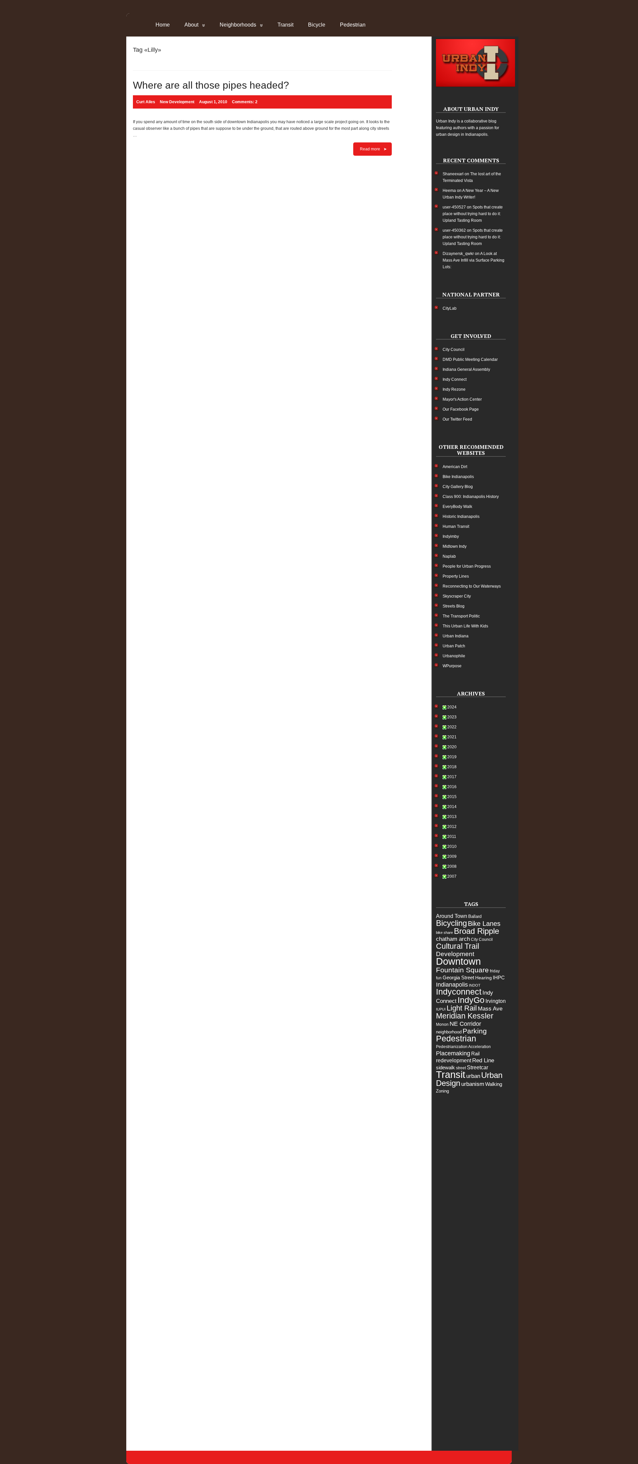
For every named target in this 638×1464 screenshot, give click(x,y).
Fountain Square (462, 970)
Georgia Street (458, 977)
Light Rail (462, 1008)
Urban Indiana (456, 636)
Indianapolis (452, 984)
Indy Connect (455, 379)
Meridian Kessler (464, 1016)
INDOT (474, 985)
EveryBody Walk (457, 506)
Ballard (474, 916)
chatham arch (453, 939)
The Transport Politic (461, 616)
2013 (452, 816)
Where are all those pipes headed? (211, 85)
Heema (449, 190)
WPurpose (452, 666)
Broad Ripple (476, 931)
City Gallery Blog (458, 486)
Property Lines (456, 576)
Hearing (483, 977)
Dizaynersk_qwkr (458, 253)
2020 (452, 747)
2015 (452, 796)
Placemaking (453, 1053)
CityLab (450, 308)
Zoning (442, 1091)
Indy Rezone (454, 389)
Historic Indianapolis (461, 516)
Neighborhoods (238, 25)
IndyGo (471, 1000)
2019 (452, 757)
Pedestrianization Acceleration (463, 1046)
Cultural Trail (457, 946)
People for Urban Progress (467, 566)
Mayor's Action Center (462, 399)
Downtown (458, 961)
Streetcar (477, 1067)
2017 (452, 776)
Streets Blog (454, 606)
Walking (493, 1084)
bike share (444, 933)
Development (455, 953)
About (191, 25)
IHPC (499, 977)
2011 (451, 836)
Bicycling (451, 923)
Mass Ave (490, 1008)
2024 (452, 707)
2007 (452, 876)
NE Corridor (465, 1023)
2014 (452, 806)
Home (163, 25)
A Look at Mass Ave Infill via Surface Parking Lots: (473, 260)
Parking (475, 1031)
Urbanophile (454, 656)
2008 (452, 866)
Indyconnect (458, 991)
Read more (370, 149)
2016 (452, 786)
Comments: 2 (245, 102)
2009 (452, 856)
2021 (452, 737)
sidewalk (445, 1067)
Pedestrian (353, 25)
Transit (285, 25)
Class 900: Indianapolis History (471, 496)
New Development (177, 102)
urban (473, 1076)
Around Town (451, 916)
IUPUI (441, 1009)
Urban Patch (454, 646)
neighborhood (449, 1031)
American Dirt (455, 466)
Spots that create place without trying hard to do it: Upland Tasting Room (473, 214)
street (461, 1068)
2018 (452, 767)
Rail (475, 1053)
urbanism (472, 1084)
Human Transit (456, 526)
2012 (452, 826)
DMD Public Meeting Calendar (470, 359)
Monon (442, 1024)
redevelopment (453, 1060)
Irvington (495, 1001)
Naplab (449, 556)
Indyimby (451, 536)
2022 (452, 727)
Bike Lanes (484, 923)
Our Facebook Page (461, 409)
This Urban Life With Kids (465, 626)
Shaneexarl (453, 174)
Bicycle (316, 25)
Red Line (483, 1060)
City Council (454, 349)
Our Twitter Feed (457, 419)
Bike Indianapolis (458, 476)
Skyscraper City (457, 596)
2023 (452, 717)
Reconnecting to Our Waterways (472, 586)
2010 (452, 846)
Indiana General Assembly (466, 369)
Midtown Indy (455, 546)
